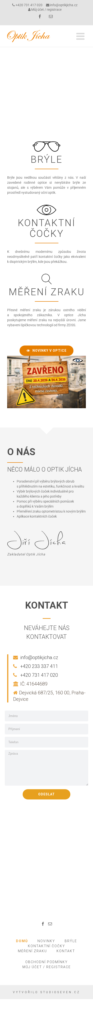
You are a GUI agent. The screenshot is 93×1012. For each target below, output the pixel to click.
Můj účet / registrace (46, 9)
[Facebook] (43, 924)
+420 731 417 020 (29, 5)
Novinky (46, 941)
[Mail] (50, 924)
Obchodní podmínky (46, 962)
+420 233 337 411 (39, 666)
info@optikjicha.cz (64, 5)
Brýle (71, 941)
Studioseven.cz (60, 992)
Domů (22, 941)
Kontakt (66, 951)
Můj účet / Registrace (46, 967)
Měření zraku (32, 951)
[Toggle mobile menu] (81, 36)
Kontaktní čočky (46, 946)
